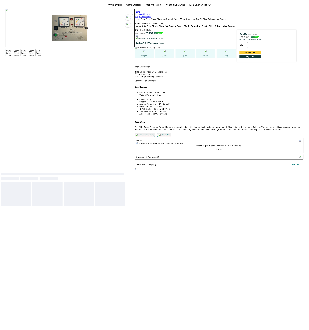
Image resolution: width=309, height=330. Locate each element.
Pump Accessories (143, 16)
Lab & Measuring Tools (200, 5)
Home (137, 12)
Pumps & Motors (133, 5)
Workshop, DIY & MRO (175, 5)
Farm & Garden (115, 5)
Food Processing (153, 5)
